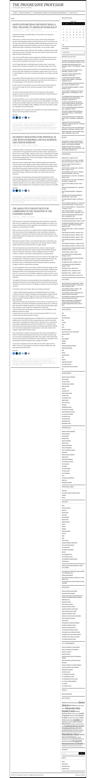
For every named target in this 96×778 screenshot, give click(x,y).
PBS (63, 357)
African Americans (74, 702)
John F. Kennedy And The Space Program (37, 200)
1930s (33, 360)
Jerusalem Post (65, 391)
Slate (63, 538)
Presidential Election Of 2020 (70, 730)
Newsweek (64, 452)
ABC (63, 313)
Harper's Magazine (66, 440)
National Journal (66, 521)
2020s (33, 124)
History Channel (65, 334)
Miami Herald (65, 400)
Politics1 (64, 526)
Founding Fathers (23, 363)
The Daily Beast (66, 547)
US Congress (40, 364)
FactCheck (64, 515)
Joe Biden (25, 129)
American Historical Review (68, 593)
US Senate (78, 743)
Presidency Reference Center (69, 625)
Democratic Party (46, 361)
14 (80, 32)
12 (73, 32)
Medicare (50, 363)
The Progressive (66, 473)
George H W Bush (74, 715)
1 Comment (32, 216)
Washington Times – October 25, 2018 (71, 272)
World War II (19, 130)
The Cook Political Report (68, 545)
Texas (83, 738)
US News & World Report (68, 477)
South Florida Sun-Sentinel (68, 411)
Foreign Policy (65, 438)
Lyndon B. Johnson (77, 722)
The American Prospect (67, 461)
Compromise (16, 361)
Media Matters (65, 338)
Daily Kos (64, 510)
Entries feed (65, 764)
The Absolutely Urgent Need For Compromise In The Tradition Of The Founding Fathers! (32, 211)
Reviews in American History (69, 627)
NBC (63, 350)
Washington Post (66, 421)
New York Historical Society (68, 618)
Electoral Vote (65, 512)
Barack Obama (42, 360)
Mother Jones (65, 443)
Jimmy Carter (69, 720)
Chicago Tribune (66, 381)
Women (68, 745)
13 (76, 32)
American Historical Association (69, 591)
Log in (63, 761)
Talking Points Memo (67, 362)
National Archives (66, 654)
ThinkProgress (65, 561)
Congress (78, 705)
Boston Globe (65, 379)
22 (83, 34)
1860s (26, 124)
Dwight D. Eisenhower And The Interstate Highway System (35, 198)
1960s (33, 197)
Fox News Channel (75, 713)
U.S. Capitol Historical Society (69, 639)
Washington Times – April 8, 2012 (70, 268)
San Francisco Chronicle (67, 409)
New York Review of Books (68, 450)
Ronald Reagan (71, 737)
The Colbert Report (66, 364)
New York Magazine (67, 447)
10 (66, 32)
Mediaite (64, 341)
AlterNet (64, 315)
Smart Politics (65, 540)
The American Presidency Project (70, 629)
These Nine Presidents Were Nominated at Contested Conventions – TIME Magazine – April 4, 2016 (72, 112)
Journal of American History (68, 606)
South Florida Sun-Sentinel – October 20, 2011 (73, 243)
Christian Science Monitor (68, 384)
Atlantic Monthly (66, 433)
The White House (66, 672)
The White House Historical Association (71, 634)
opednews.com (65, 355)
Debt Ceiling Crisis (37, 361)
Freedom (20, 129)
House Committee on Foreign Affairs (71, 647)
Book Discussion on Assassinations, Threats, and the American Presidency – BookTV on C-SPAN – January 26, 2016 (73, 284)
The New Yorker (66, 471)
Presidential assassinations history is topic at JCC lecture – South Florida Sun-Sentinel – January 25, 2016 (72, 224)
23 (63, 37)
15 (83, 32)
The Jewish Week (66, 418)
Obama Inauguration (67, 694)
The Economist (65, 464)
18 (70, 34)
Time (63, 475)
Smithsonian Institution (67, 669)
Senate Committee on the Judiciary (70, 667)
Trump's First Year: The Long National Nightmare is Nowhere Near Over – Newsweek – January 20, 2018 (73, 123)
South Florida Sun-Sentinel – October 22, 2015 (73, 245)
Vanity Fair (64, 480)
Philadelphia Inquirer (67, 407)
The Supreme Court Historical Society (71, 632)
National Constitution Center (69, 613)
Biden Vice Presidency (24, 125)
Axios (63, 505)
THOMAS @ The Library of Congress (71, 636)
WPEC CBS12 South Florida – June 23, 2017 (72, 275)
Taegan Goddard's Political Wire (69, 542)
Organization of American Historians (70, 622)
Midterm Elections (32, 129)
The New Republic (66, 468)
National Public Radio (67, 348)
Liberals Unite (65, 519)
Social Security (27, 364)
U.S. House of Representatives (69, 681)
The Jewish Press (66, 416)
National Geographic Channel (69, 345)
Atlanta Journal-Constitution (68, 377)
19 (73, 34)
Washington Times (66, 423)
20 (76, 34)
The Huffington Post (67, 554)
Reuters (64, 359)
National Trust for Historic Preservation (71, 615)
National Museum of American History (71, 660)
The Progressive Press (67, 556)
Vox (63, 369)
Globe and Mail (65, 386)
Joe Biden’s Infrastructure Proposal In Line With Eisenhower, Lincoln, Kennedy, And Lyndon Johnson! (35, 140)
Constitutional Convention (25, 361)
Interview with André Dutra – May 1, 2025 (72, 218)
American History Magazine (68, 431)
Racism (80, 731)
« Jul (63, 44)
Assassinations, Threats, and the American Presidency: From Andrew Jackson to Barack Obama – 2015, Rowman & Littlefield (72, 142)
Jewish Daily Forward (67, 393)
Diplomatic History (66, 602)
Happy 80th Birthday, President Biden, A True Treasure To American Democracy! (35, 26)
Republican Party (19, 364)
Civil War (32, 125)
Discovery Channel (66, 329)
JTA (62, 336)
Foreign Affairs (65, 436)
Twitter (63, 497)
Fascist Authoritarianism (36, 127)
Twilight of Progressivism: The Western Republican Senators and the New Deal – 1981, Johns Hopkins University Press (73, 148)
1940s (30, 124)
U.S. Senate (64, 683)
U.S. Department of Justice (68, 674)
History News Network (67, 575)
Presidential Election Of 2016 (72, 728)
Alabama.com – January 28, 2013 (70, 157)
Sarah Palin (78, 737)
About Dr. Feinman (24, 13)
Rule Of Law (41, 129)
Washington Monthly (67, 482)
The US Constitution (49, 129)
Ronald (27, 30)
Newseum (64, 662)
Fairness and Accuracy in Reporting (70, 331)
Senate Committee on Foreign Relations (71, 665)
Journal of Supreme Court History (70, 609)
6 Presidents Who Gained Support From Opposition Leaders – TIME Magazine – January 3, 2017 (73, 66)
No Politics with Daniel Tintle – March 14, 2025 (73, 220)
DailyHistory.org (66, 599)
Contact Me (72, 13)
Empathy (28, 127)
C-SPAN (64, 322)
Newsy (63, 352)
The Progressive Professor (38, 5)
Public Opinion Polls (74, 731)
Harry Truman (76, 717)
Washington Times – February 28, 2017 (71, 270)
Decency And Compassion (41, 125)
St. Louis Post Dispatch (67, 414)
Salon (63, 535)
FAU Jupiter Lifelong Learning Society (71, 493)
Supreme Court (65, 738)
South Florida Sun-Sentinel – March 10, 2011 (72, 234)
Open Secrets (65, 620)
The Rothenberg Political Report (69, 559)
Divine (76, 775)
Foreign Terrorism (47, 127)
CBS (63, 324)
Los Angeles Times (66, 397)
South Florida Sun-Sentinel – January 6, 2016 (72, 232)
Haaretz (64, 388)
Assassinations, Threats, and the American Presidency (50, 13)
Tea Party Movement (75, 739)
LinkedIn (64, 495)
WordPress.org (65, 768)
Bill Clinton (72, 705)
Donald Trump (21, 127)
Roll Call (64, 533)
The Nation (64, 466)
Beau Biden (15, 125)
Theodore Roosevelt (67, 741)
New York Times (66, 402)
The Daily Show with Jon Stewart (70, 366)
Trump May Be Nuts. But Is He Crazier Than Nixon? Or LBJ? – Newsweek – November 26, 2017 (73, 118)
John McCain (69, 721)
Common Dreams (66, 508)
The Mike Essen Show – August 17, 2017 (72, 262)
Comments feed (66, 766)
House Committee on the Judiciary (70, 649)
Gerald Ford (70, 717)
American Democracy (50, 124)
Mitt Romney (66, 724)
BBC (63, 320)
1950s (30, 197)
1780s (26, 360)
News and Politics (18, 124)
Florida (69, 713)
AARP (37, 360)
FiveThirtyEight (65, 517)
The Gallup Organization (68, 549)
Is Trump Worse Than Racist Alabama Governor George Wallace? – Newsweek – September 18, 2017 (72, 79)
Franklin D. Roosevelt (33, 363)
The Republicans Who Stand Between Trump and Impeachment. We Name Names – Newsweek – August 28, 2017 (73, 98)
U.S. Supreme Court (66, 685)
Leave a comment (36, 30)
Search (81, 753)
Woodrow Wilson (73, 745)
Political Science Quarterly (68, 454)
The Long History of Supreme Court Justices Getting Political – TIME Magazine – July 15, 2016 (72, 92)
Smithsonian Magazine (67, 459)
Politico (63, 524)
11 (70, 32)
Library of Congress (66, 651)
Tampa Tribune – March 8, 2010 (69, 252)
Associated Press (66, 317)
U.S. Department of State (68, 676)
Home (15, 13)
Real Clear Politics (66, 531)
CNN (63, 327)
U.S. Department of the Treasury (70, 679)
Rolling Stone (65, 457)
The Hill (63, 552)
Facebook (64, 490)
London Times (65, 395)
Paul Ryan (73, 723)
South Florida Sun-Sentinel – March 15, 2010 (72, 237)
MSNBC (64, 343)
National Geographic (67, 445)
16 (63, 34)
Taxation (34, 364)
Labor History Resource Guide (69, 611)
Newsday (64, 404)
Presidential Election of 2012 (74, 726)
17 (66, 34)
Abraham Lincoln (40, 124)
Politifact (64, 528)
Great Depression (43, 363)
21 (80, 34)
